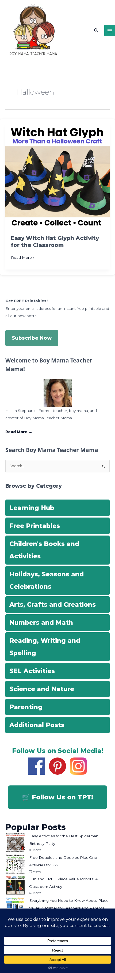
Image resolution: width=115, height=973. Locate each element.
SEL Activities (32, 671)
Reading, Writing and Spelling (44, 647)
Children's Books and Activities (44, 550)
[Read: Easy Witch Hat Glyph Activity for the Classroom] (57, 176)
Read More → (18, 432)
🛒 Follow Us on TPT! (57, 797)
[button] (96, 30)
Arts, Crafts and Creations (52, 604)
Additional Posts (36, 725)
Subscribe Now (32, 338)
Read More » (23, 258)
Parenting (26, 707)
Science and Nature (41, 689)
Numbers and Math (41, 622)
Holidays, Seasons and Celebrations (46, 580)
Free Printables (34, 526)
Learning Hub (31, 508)
